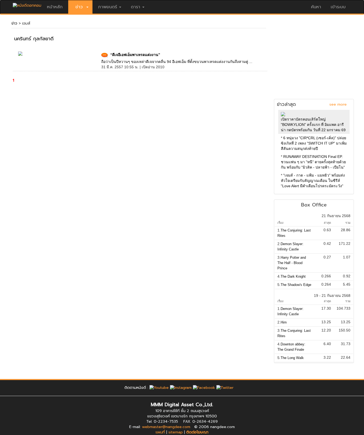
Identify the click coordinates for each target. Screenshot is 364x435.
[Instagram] (181, 387)
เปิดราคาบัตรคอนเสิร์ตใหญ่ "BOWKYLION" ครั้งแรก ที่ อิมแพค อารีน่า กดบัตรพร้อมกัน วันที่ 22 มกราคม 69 (313, 124)
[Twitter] (224, 387)
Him (284, 322)
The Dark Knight (293, 276)
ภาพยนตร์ (107, 7)
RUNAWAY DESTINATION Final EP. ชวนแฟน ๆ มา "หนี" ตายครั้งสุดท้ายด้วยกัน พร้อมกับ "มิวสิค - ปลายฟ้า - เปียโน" (313, 161)
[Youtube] (159, 387)
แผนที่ (160, 432)
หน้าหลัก (54, 7)
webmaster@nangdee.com (166, 427)
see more (338, 104)
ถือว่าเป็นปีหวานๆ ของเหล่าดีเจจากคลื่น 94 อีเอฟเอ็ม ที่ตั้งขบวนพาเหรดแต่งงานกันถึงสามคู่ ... (176, 61)
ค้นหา (316, 7)
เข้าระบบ (338, 7)
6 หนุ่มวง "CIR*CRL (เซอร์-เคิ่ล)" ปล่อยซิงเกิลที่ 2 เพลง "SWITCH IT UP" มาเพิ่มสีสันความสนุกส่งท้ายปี (314, 143)
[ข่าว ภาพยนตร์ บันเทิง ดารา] (27, 4)
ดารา (135, 7)
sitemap (175, 432)
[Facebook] (204, 387)
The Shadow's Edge (296, 285)
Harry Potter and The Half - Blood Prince (291, 263)
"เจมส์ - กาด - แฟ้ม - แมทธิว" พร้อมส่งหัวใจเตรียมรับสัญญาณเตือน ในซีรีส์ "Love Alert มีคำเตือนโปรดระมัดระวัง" (313, 180)
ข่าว (14, 23)
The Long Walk (292, 358)
